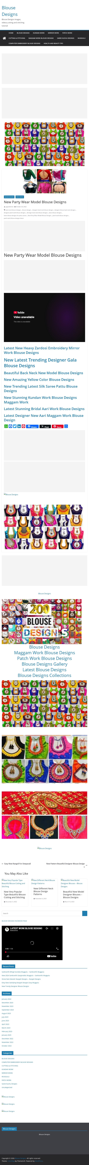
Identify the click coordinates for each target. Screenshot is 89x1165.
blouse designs (26, 210)
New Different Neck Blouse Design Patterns (43, 891)
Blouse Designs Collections (44, 675)
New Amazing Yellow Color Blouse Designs (39, 379)
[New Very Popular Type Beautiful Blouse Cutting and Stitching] (15, 880)
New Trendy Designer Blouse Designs (15, 986)
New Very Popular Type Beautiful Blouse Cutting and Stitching (15, 894)
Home (11, 33)
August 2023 (6, 1013)
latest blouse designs (55, 213)
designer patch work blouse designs (15, 213)
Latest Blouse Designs (44, 670)
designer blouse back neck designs (64, 210)
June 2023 (5, 1021)
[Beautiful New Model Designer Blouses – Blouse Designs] (74, 880)
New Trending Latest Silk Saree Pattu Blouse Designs (40, 388)
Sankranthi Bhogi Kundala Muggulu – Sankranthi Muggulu (23, 972)
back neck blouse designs (13, 210)
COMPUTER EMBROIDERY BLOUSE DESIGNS (24, 43)
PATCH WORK (67, 33)
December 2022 (7, 1039)
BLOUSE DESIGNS (23, 33)
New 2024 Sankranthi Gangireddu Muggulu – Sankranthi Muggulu (26, 975)
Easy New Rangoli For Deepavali (17, 863)
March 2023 (6, 1028)
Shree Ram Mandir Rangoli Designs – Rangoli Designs (21, 979)
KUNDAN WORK (38, 33)
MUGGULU (81, 38)
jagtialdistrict (9, 207)
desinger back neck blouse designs (37, 213)
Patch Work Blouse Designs (44, 658)
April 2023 (5, 1024)
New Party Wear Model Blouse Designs (39, 215)
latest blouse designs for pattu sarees (15, 215)
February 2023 (7, 1031)
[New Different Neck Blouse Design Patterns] (44, 880)
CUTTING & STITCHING (17, 38)
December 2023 (7, 1003)
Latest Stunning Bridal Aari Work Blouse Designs (44, 408)
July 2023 (5, 1017)
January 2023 (6, 1035)
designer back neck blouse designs (42, 210)
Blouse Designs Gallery (44, 664)
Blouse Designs (44, 593)
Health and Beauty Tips (53, 43)
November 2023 (7, 1006)
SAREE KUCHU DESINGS (65, 38)
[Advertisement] (44, 68)
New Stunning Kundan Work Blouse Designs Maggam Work (40, 399)
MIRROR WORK (53, 33)
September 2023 (8, 1010)
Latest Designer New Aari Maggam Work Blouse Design (43, 417)
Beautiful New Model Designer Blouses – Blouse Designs (73, 894)
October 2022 (7, 1046)
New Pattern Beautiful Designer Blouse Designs (65, 865)
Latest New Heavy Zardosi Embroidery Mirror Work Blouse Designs (42, 350)
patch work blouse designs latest (14, 218)
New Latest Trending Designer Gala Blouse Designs (40, 363)
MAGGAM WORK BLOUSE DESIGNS (41, 38)
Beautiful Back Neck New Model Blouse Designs (43, 372)
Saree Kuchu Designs (9, 1084)
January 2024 (6, 999)
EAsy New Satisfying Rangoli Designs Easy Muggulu (20, 983)
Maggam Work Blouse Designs (44, 653)
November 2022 (7, 1042)
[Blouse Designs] (4, 38)
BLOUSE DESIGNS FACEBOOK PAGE (14, 921)
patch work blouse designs (60, 215)
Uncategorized (7, 1087)
